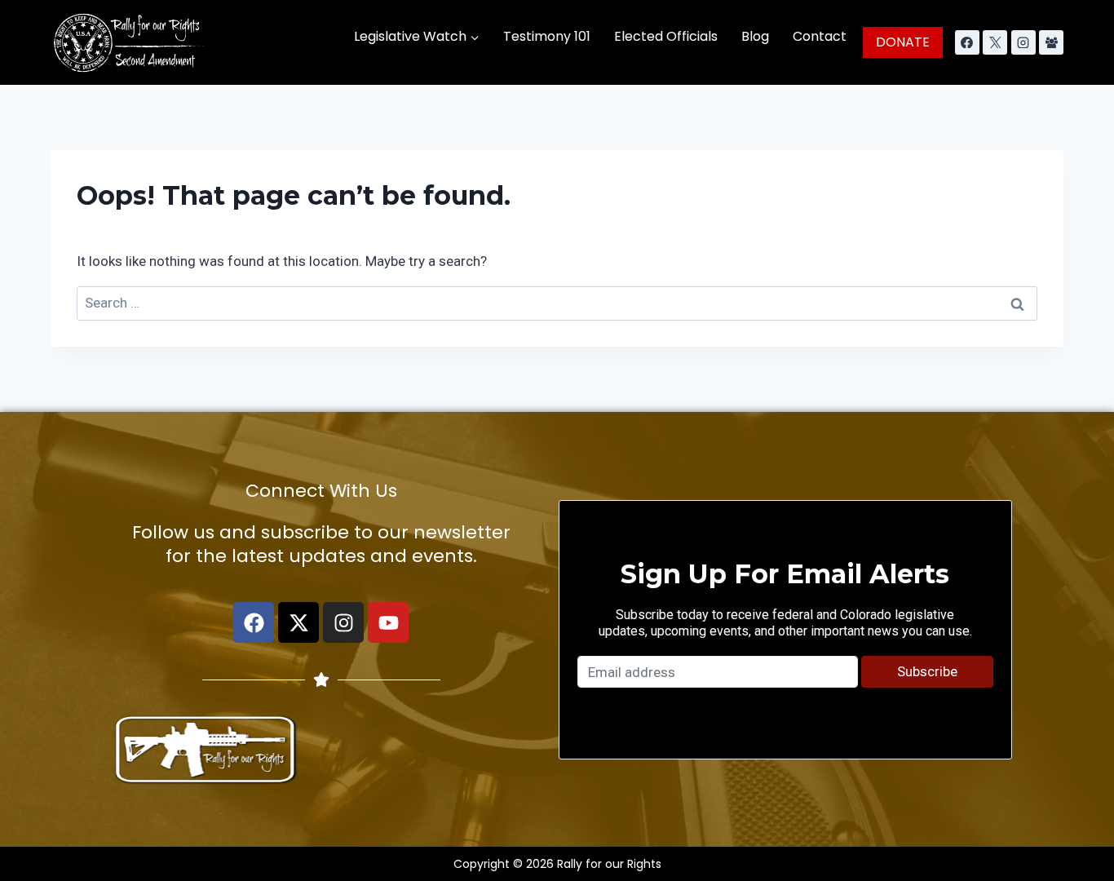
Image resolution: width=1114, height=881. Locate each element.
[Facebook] (967, 42)
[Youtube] (388, 622)
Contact (820, 36)
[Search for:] (557, 302)
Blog (755, 36)
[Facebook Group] (1051, 42)
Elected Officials (666, 36)
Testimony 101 (546, 36)
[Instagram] (1023, 42)
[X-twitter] (298, 622)
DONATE (903, 42)
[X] (995, 42)
